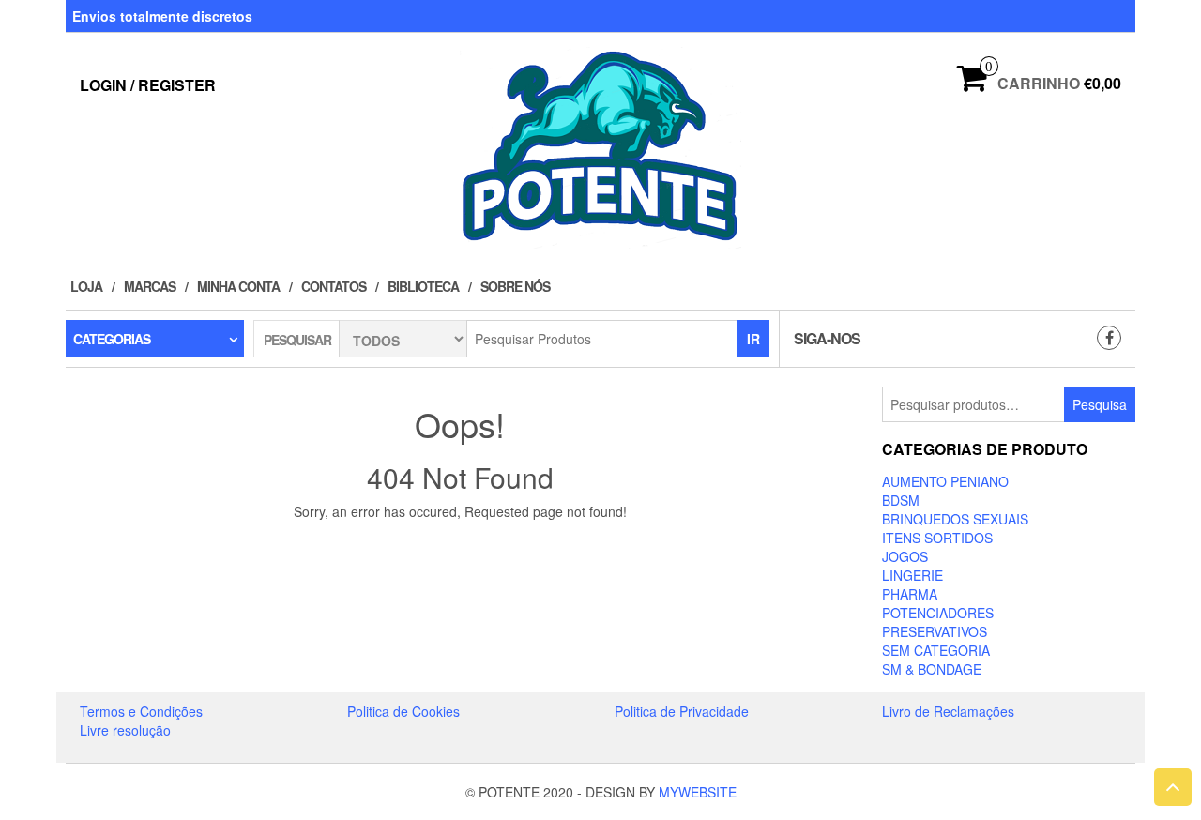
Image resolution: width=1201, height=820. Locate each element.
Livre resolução (125, 730)
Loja (86, 286)
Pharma (909, 594)
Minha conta (238, 286)
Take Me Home (466, 546)
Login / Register (148, 85)
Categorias (111, 338)
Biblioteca (423, 286)
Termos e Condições (141, 711)
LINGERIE (912, 575)
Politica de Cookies (403, 711)
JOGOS (905, 556)
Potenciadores (938, 612)
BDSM (901, 500)
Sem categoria (936, 650)
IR (753, 338)
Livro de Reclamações (948, 711)
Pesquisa (1099, 404)
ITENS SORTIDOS (937, 537)
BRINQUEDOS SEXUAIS (955, 518)
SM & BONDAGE (931, 669)
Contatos (333, 286)
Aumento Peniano (945, 481)
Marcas (149, 286)
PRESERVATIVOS (934, 631)
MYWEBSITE (698, 791)
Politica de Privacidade (682, 711)
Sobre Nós (515, 286)
